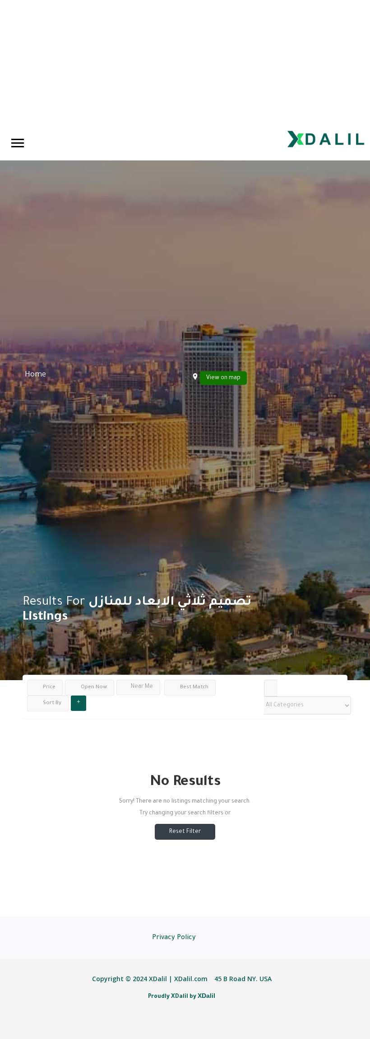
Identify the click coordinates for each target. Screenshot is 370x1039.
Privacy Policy (174, 938)
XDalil (206, 995)
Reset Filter (185, 832)
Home (35, 375)
